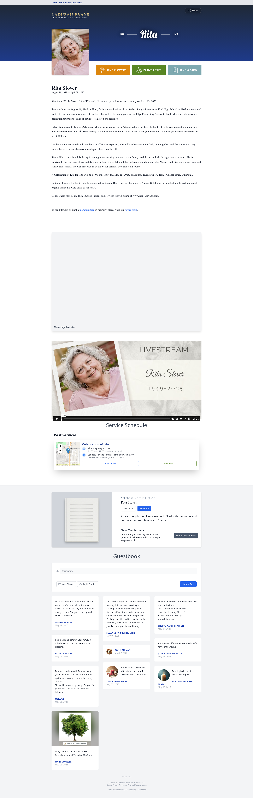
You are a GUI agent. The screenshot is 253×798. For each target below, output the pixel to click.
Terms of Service (134, 785)
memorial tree (87, 209)
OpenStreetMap (129, 790)
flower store (131, 209)
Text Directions (110, 463)
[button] (68, 451)
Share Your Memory (185, 535)
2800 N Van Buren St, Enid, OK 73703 (106, 457)
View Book (128, 508)
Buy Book (144, 508)
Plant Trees (168, 463)
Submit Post (188, 584)
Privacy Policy (118, 785)
